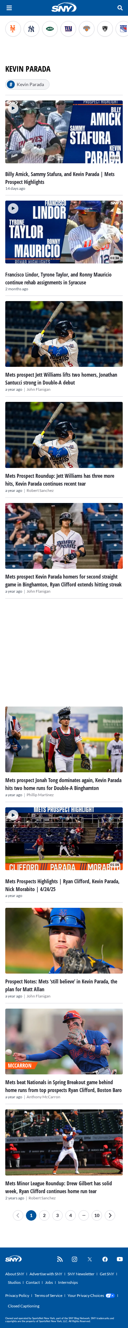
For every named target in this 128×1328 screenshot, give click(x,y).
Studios (14, 1282)
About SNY (14, 1273)
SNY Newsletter (81, 1273)
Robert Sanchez (40, 490)
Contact (33, 1282)
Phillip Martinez (40, 794)
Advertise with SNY (46, 1273)
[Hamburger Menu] (9, 8)
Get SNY (107, 1273)
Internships (68, 1282)
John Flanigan (39, 389)
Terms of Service (48, 1295)
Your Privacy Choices (86, 1295)
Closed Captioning (23, 1305)
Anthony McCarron (43, 1096)
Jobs (49, 1282)
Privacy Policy (17, 1295)
